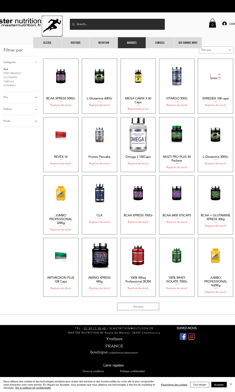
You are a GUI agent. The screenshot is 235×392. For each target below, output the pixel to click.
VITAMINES (9, 85)
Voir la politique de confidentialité (33, 387)
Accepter (219, 384)
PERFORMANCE (12, 73)
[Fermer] (231, 384)
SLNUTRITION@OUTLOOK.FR (131, 328)
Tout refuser (199, 384)
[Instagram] (191, 336)
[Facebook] (183, 336)
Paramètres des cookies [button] (174, 384)
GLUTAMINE (10, 77)
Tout (5, 69)
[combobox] (216, 50)
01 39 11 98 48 (95, 328)
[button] (212, 23)
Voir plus (138, 306)
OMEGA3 (8, 81)
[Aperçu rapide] (60, 76)
